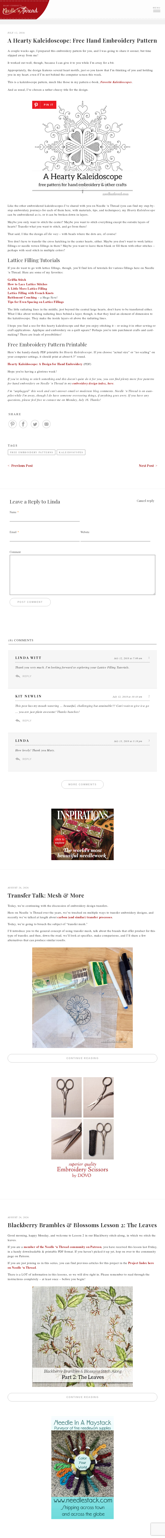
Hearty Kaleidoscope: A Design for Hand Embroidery (45, 364)
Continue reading (111, 1058)
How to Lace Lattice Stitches (27, 284)
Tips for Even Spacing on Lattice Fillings (36, 302)
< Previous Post (20, 465)
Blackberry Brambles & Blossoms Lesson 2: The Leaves (82, 1225)
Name (13, 512)
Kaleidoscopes (71, 452)
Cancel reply (145, 501)
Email (13, 532)
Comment (15, 552)
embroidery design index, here (92, 383)
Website (84, 532)
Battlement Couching (22, 297)
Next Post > (148, 465)
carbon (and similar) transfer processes (84, 917)
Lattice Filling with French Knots (31, 293)
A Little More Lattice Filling (27, 288)
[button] (157, 9)
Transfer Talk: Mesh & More (46, 895)
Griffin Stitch (17, 279)
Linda (53, 501)
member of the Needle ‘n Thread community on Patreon (62, 1247)
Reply (27, 676)
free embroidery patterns (31, 452)
